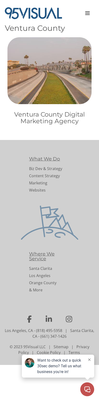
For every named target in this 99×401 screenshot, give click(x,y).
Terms (74, 352)
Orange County (42, 282)
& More (36, 290)
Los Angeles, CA (19, 330)
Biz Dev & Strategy (45, 168)
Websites (37, 190)
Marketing (38, 183)
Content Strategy (44, 175)
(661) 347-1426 (53, 336)
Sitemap (61, 346)
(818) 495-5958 (49, 330)
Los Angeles (39, 275)
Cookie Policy (49, 352)
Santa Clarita (40, 268)
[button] (88, 13)
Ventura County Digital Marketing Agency (49, 118)
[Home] (35, 13)
